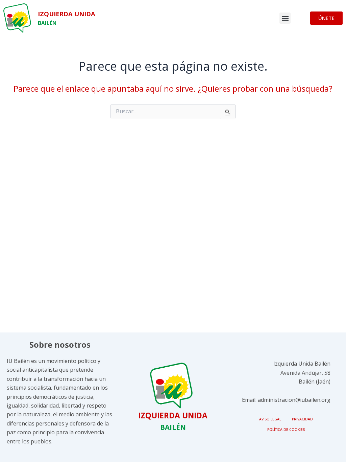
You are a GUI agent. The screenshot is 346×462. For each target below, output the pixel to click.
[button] (285, 18)
